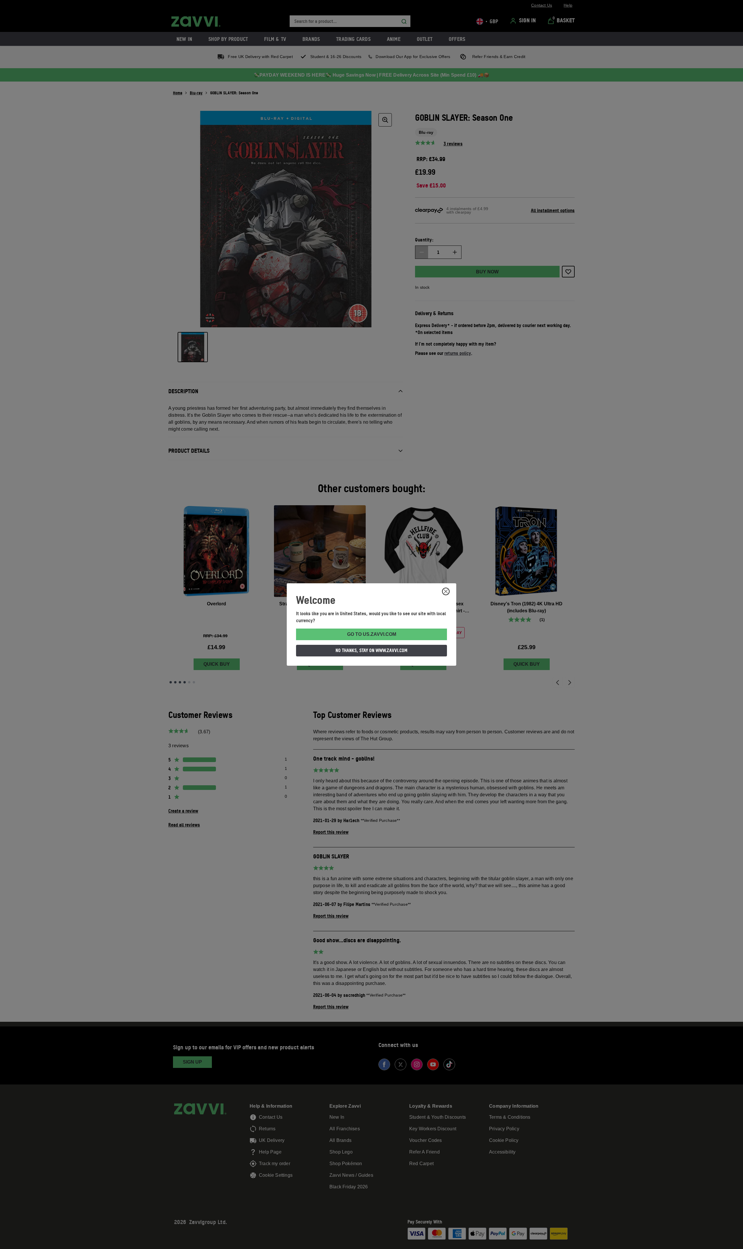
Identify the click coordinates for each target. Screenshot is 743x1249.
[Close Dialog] (445, 591)
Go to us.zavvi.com (371, 634)
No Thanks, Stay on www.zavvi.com (371, 650)
